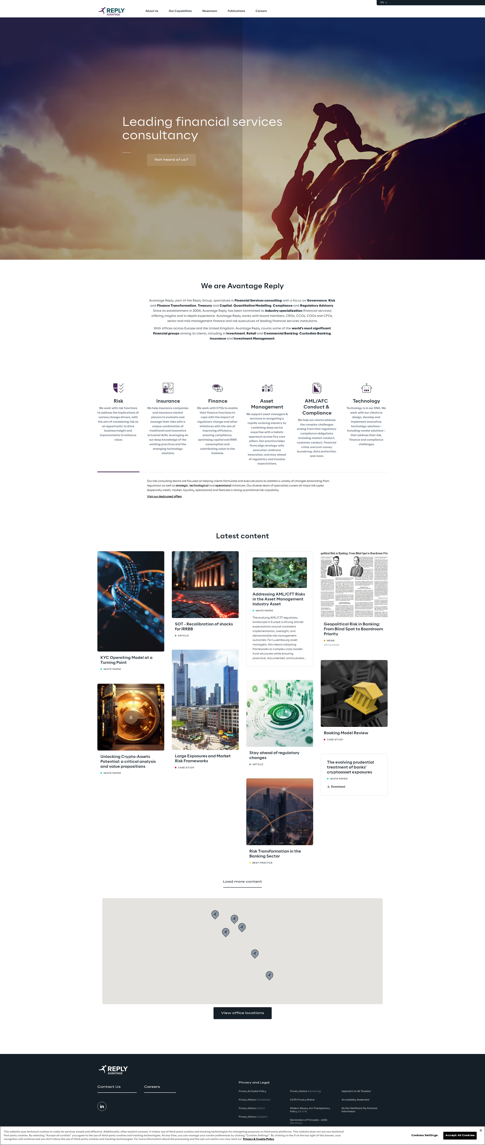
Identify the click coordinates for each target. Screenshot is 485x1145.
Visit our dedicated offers (164, 496)
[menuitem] (152, 11)
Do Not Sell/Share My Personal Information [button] (359, 1110)
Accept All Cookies (460, 1135)
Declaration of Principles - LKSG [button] (308, 1122)
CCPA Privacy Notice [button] (302, 1100)
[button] (171, 160)
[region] (242, 1135)
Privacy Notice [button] (254, 1100)
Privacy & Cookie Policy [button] (252, 1091)
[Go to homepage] (115, 11)
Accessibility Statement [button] (355, 1100)
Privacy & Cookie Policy (258, 1139)
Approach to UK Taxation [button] (356, 1091)
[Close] (481, 1130)
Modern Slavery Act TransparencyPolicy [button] (310, 1110)
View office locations (242, 1013)
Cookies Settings (424, 1135)
